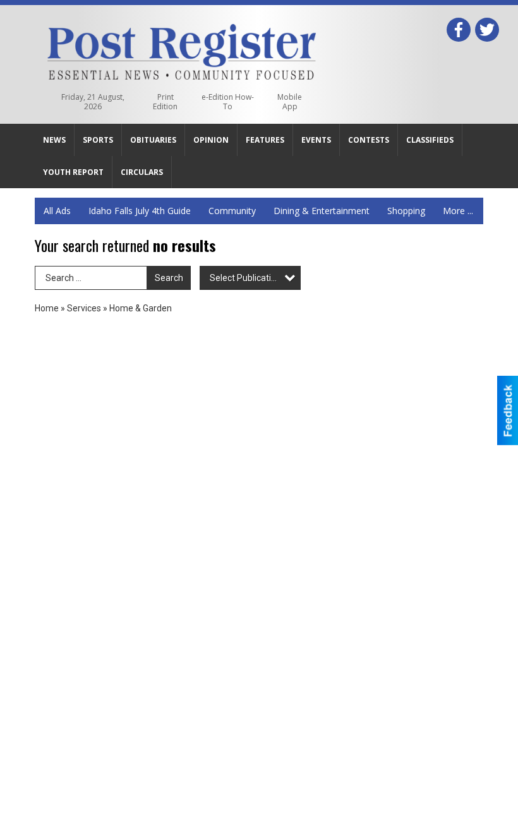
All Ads (57, 211)
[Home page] (181, 49)
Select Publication (245, 278)
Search (169, 278)
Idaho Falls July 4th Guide (139, 211)
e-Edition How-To (228, 102)
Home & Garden (140, 308)
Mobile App (289, 102)
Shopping (406, 211)
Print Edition (165, 102)
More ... (458, 211)
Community (232, 211)
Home (47, 308)
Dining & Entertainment (322, 211)
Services (84, 308)
